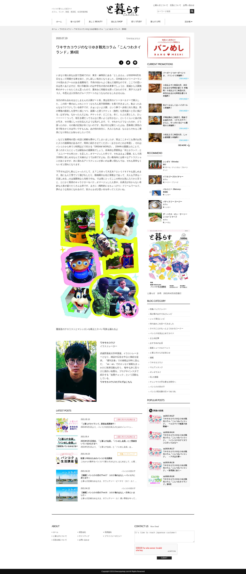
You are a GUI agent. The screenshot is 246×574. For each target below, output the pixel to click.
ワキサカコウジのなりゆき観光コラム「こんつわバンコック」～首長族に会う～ (175, 467)
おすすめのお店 (156, 343)
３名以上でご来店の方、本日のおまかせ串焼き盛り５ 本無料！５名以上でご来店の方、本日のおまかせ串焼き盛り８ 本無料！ (175, 92)
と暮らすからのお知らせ (160, 353)
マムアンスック (156, 367)
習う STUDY (136, 22)
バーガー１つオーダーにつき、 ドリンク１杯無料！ (175, 75)
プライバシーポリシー (113, 536)
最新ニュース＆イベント (160, 348)
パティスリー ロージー (172, 202)
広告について (175, 5)
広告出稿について (60, 540)
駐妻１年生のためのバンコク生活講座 (96, 458)
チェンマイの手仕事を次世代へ (163, 382)
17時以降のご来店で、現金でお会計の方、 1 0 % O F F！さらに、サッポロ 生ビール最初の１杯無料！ (175, 122)
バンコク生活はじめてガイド (162, 333)
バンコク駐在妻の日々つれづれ (163, 391)
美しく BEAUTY (95, 22)
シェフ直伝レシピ (157, 319)
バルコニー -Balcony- (172, 189)
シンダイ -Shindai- (171, 162)
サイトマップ (84, 536)
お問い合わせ (188, 5)
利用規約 (108, 532)
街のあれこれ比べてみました (162, 324)
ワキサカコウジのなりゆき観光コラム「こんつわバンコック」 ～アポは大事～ (175, 454)
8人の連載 (154, 377)
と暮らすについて (160, 5)
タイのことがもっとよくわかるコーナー (166, 328)
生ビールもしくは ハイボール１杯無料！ (175, 108)
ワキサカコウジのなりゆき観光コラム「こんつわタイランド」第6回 (175, 481)
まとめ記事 (154, 338)
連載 (152, 358)
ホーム (59, 22)
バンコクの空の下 (157, 387)
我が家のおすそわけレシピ (161, 314)
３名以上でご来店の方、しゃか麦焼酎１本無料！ (175, 137)
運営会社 (82, 532)
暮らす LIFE (155, 22)
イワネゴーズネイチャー (173, 177)
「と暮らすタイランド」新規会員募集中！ (98, 424)
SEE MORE (182, 145)
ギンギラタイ (155, 372)
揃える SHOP (117, 22)
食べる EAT (75, 22)
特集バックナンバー (158, 309)
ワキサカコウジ (156, 362)
